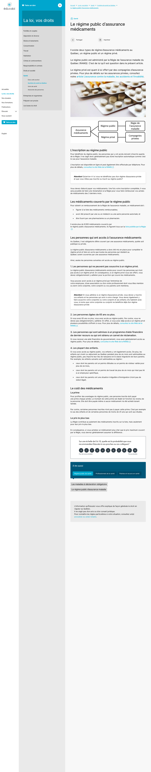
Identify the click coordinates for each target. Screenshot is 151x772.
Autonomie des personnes (36, 90)
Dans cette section (33, 80)
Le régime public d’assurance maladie (89, 489)
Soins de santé (32, 86)
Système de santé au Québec (37, 83)
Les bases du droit (30, 106)
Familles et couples (30, 31)
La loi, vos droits (8, 94)
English (4, 133)
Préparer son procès (30, 101)
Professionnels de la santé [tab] (105, 473)
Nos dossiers (6, 98)
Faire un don (10, 122)
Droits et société (29, 71)
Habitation (27, 56)
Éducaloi (5, 111)
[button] (60, 5)
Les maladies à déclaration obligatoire (89, 484)
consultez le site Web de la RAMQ (98, 167)
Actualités (5, 89)
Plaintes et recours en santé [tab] (129, 473)
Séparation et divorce (31, 36)
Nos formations (7, 102)
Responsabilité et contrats (32, 66)
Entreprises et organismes (32, 96)
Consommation (28, 46)
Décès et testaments (30, 41)
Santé (25, 76)
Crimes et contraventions (32, 61)
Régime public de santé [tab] (82, 473)
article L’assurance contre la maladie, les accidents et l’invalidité (110, 76)
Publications (6, 107)
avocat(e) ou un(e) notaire (85, 517)
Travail (25, 51)
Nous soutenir (7, 116)
